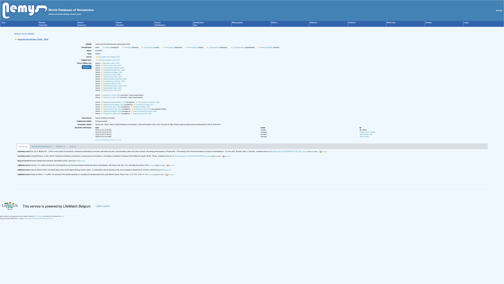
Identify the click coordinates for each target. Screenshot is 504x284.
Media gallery (237, 23)
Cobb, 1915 (112, 109)
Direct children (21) (84, 63)
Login (466, 23)
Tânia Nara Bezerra (30, 218)
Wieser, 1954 (112, 84)
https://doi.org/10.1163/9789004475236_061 (285, 151)
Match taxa (391, 23)
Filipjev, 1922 (112, 72)
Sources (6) (23, 147)
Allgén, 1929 (114, 102)
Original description (84, 121)
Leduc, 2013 (111, 63)
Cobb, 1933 (112, 88)
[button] (16, 39)
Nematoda (128, 47)
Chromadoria (169, 47)
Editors (274, 23)
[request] (324, 151)
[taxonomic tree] (100, 140)
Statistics (313, 23)
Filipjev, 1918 (113, 105)
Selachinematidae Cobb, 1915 (109, 60)
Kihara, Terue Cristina (367, 132)
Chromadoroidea (239, 47)
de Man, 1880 (113, 68)
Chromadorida (192, 47)
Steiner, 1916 (141, 107)
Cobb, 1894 (111, 74)
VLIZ (62, 216)
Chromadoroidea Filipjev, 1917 (109, 57)
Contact (428, 23)
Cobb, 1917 (112, 65)
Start (3, 23)
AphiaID (88, 44)
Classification (86, 47)
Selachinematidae (266, 47)
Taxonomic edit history (83, 128)
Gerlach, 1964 (114, 81)
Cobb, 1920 (112, 77)
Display (86, 67)
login (499, 10)
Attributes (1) (60, 147)
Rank (89, 54)
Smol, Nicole (364, 137)
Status (89, 51)
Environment (86, 118)
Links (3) (73, 147)
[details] (304, 151)
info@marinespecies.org (45, 218)
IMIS (77, 161)
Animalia (107, 47)
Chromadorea (149, 47)
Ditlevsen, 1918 (114, 70)
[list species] (109, 140)
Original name (86, 60)
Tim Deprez (38, 216)
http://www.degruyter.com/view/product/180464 (188, 156)
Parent (88, 57)
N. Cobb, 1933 (111, 95)
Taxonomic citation (84, 124)
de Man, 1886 (115, 79)
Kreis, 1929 (112, 107)
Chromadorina (214, 47)
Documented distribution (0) (42, 147)
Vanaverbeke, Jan (366, 134)
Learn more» (103, 206)
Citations (352, 23)
